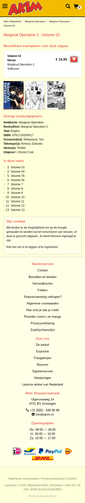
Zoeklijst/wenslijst (42, 330)
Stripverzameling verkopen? (43, 297)
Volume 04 (18, 171)
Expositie (42, 351)
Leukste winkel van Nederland (42, 384)
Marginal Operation (35, 21)
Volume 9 (17, 193)
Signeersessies (42, 371)
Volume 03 (18, 167)
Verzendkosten (42, 283)
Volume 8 (17, 188)
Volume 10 (18, 197)
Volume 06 (18, 180)
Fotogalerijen (42, 358)
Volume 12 (18, 205)
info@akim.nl (45, 414)
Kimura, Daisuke (31, 143)
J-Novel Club (25, 152)
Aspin (53, 496)
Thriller (21, 148)
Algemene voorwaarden (43, 303)
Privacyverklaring (42, 323)
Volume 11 (17, 201)
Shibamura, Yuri (33, 139)
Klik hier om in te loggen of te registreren (32, 247)
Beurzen (42, 364)
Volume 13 (18, 210)
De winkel (42, 345)
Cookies (71, 478)
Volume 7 (17, 184)
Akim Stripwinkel (12, 21)
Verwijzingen (42, 378)
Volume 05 (18, 176)
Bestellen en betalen (42, 277)
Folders (43, 290)
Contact (42, 270)
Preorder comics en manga (42, 316)
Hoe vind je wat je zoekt (42, 310)
